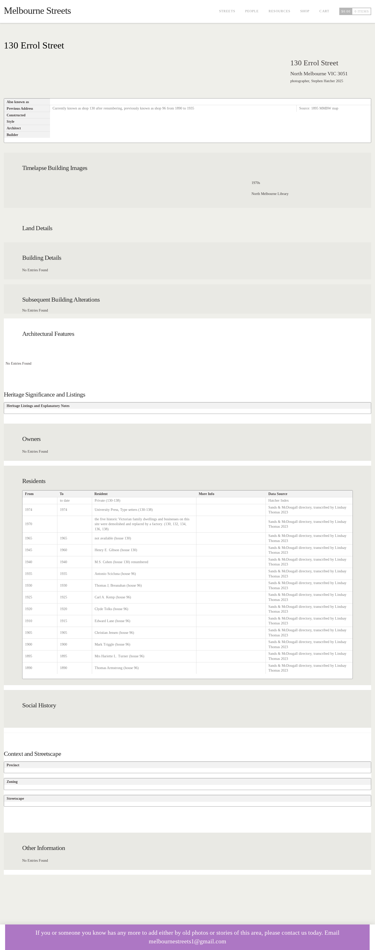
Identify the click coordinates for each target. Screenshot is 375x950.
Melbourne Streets (37, 10)
